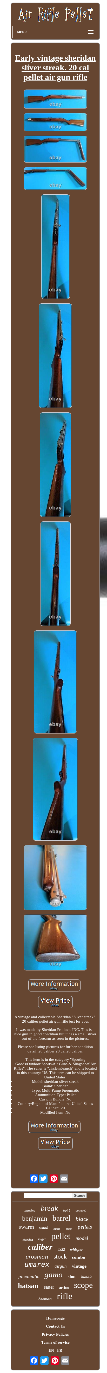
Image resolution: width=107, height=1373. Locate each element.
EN (51, 1350)
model (82, 1238)
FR (59, 1350)
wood (43, 1228)
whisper (76, 1249)
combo (78, 1257)
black (82, 1219)
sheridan (28, 1239)
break (49, 1208)
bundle (86, 1276)
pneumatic (28, 1276)
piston (69, 1228)
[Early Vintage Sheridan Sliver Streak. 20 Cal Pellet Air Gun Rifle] (55, 99)
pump (57, 1228)
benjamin (34, 1218)
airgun (61, 1266)
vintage (79, 1266)
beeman (45, 1299)
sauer (49, 1287)
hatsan (28, 1286)
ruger (42, 1239)
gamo (53, 1274)
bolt (66, 1211)
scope (83, 1285)
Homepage (55, 1318)
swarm (26, 1227)
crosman (37, 1256)
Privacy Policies (55, 1334)
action (64, 1288)
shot (72, 1276)
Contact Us (55, 1326)
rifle (64, 1296)
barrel (61, 1218)
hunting (30, 1210)
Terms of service (55, 1342)
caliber (40, 1247)
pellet (60, 1236)
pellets (85, 1227)
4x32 (61, 1250)
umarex (36, 1265)
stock (60, 1256)
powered (81, 1210)
